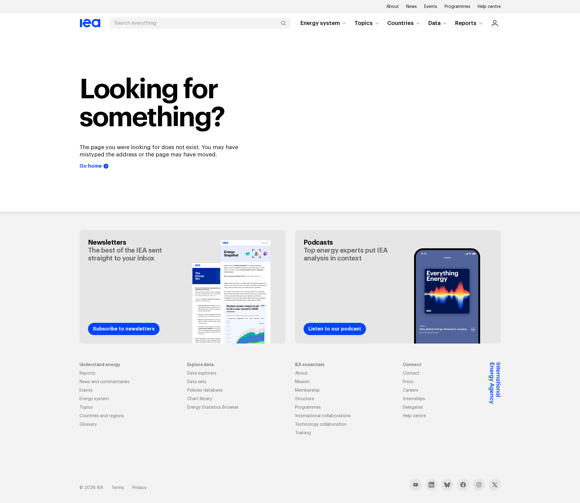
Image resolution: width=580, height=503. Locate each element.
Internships (414, 399)
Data (434, 23)
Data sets (196, 382)
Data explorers (201, 373)
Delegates (413, 407)
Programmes (457, 7)
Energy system (320, 23)
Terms (117, 488)
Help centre (489, 7)
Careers (410, 390)
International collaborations (323, 416)
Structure (304, 399)
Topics (363, 23)
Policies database (205, 390)
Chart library (199, 399)
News (411, 7)
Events (430, 7)
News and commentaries (104, 382)
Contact (411, 373)
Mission (302, 382)
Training (303, 433)
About (392, 7)
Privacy (139, 488)
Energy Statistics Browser (213, 407)
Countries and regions (101, 416)
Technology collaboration (320, 424)
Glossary (88, 424)
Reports (465, 23)
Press (408, 382)
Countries (400, 23)
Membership (307, 390)
